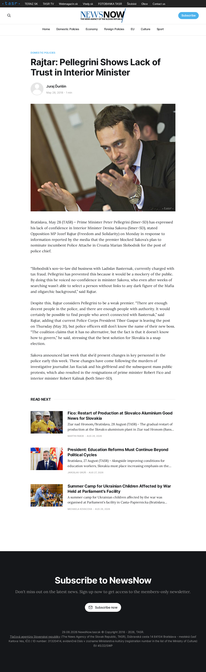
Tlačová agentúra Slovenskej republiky (35, 636)
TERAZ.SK (31, 3)
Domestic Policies (67, 29)
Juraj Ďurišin (56, 86)
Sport (160, 29)
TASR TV (48, 3)
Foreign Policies (114, 29)
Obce (144, 3)
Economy (92, 29)
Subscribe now (106, 607)
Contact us (159, 3)
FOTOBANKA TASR (110, 3)
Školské (131, 3)
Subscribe (188, 15)
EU (132, 29)
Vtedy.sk (88, 3)
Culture (145, 29)
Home (46, 29)
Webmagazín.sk (68, 3)
